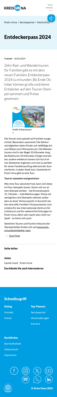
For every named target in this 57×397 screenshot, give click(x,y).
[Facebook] (14, 371)
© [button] (13, 133)
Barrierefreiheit (12, 343)
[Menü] (49, 8)
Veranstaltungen (40, 317)
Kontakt (8, 312)
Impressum (10, 354)
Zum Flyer (14, 235)
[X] (37, 371)
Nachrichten (43, 22)
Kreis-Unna (10, 22)
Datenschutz (11, 349)
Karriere (35, 323)
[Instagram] (26, 371)
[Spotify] (26, 379)
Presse (8, 317)
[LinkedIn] (49, 379)
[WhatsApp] (37, 379)
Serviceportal (26, 22)
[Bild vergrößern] (28, 116)
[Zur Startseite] (15, 8)
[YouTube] (49, 371)
